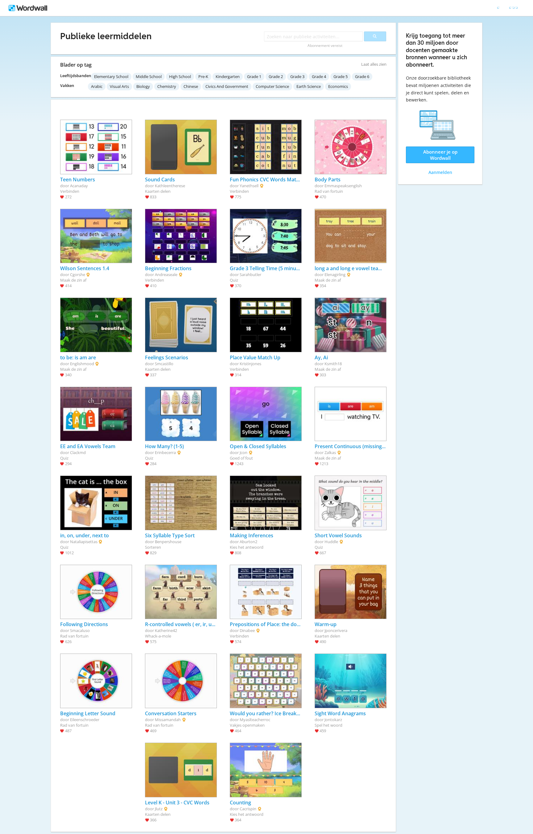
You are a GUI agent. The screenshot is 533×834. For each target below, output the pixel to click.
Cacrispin (248, 808)
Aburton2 (248, 541)
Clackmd (78, 452)
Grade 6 (362, 76)
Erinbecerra (165, 452)
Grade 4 (319, 76)
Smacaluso (80, 630)
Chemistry (166, 86)
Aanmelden (440, 172)
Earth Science (308, 86)
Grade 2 (276, 76)
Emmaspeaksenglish (343, 185)
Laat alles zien (373, 64)
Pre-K (203, 76)
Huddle (331, 541)
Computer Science (272, 86)
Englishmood (82, 363)
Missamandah (168, 719)
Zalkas (330, 452)
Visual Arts (119, 86)
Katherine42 (166, 630)
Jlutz (159, 808)
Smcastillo (164, 363)
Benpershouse (168, 541)
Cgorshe (77, 274)
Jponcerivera (335, 630)
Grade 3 (297, 76)
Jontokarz (333, 719)
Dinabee (247, 630)
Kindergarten (228, 76)
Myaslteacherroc (255, 719)
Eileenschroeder (84, 719)
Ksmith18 (333, 363)
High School (180, 76)
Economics (338, 86)
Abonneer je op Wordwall (440, 155)
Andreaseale (166, 274)
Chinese (191, 86)
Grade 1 (254, 76)
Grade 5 (340, 76)
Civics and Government (226, 86)
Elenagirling (334, 274)
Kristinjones (250, 363)
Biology (143, 86)
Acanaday (79, 185)
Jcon (243, 452)
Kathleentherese (170, 185)
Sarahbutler (250, 274)
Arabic (96, 86)
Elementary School (111, 76)
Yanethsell (249, 185)
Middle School (149, 76)
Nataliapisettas (83, 541)
